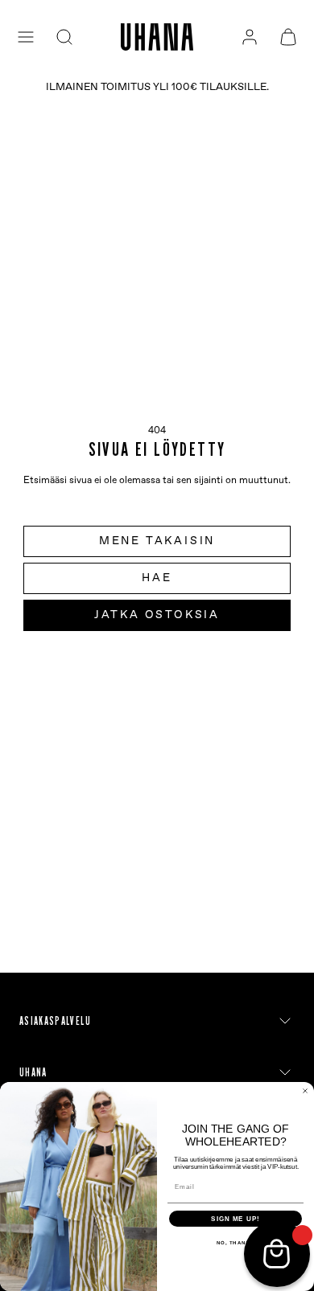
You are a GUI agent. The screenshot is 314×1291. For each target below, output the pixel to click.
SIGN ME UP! (235, 1219)
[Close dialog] (305, 1091)
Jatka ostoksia (157, 615)
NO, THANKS (236, 1243)
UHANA (33, 1072)
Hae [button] (156, 578)
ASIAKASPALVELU (55, 1020)
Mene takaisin (157, 541)
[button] (25, 37)
